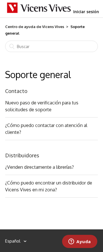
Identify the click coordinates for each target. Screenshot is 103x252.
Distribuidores (22, 155)
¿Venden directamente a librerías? (39, 167)
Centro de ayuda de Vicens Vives (34, 26)
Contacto (16, 91)
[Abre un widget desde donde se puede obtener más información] (79, 242)
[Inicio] (39, 12)
